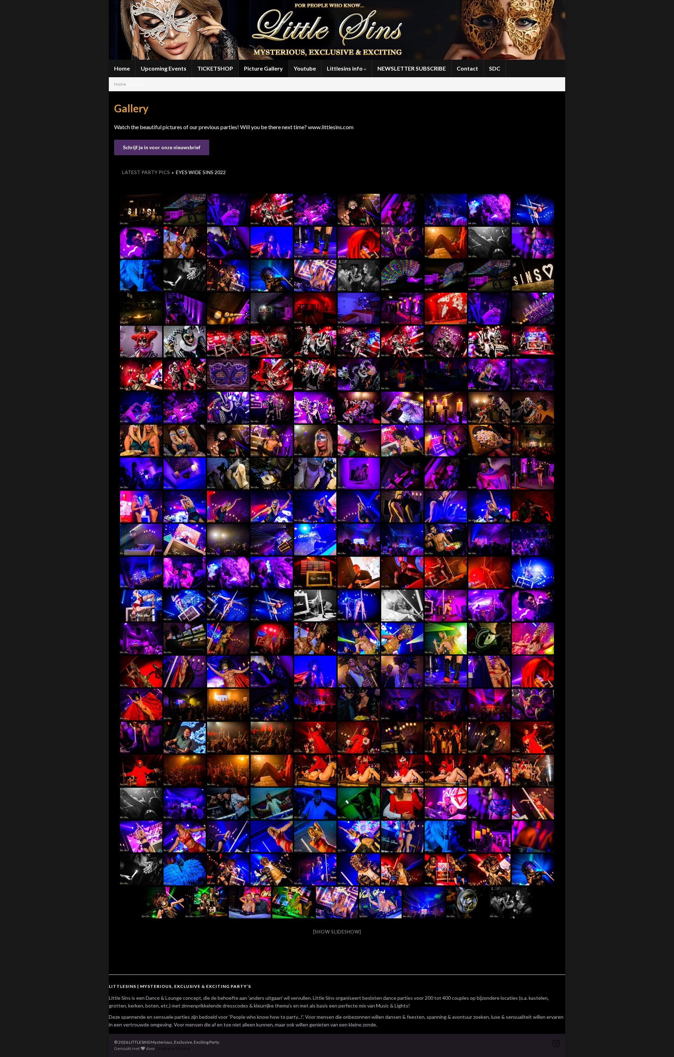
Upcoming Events (163, 68)
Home (122, 68)
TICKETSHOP (215, 68)
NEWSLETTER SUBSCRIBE (411, 68)
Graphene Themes (173, 1048)
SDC (494, 68)
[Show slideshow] (337, 931)
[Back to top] (658, 1041)
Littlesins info (345, 68)
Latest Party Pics (146, 172)
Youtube (305, 68)
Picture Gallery (263, 68)
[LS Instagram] (556, 1042)
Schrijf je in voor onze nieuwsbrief (161, 147)
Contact (467, 68)
